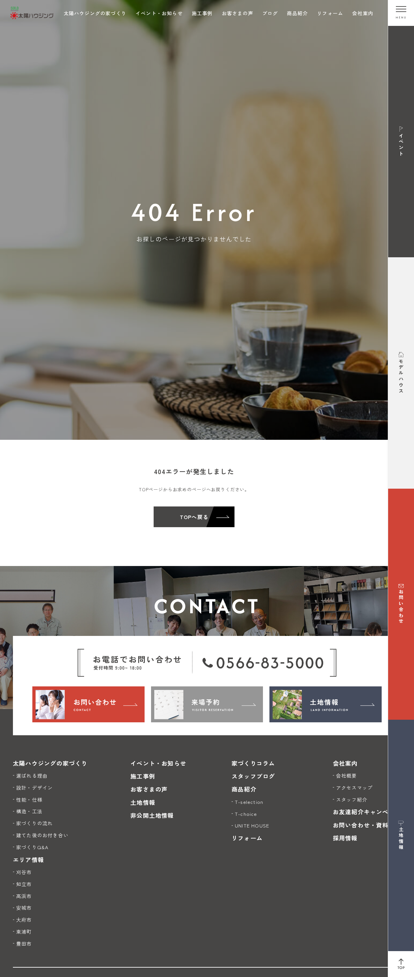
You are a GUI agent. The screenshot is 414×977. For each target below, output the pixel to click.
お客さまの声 (237, 13)
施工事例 (202, 13)
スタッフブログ (253, 776)
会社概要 (346, 775)
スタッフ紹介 (351, 799)
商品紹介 (297, 13)
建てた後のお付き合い (42, 835)
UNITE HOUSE (252, 825)
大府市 (24, 919)
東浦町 (24, 931)
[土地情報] (325, 704)
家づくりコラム (253, 763)
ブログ (270, 13)
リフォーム (330, 13)
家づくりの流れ (34, 823)
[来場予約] (207, 704)
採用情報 (345, 838)
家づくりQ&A (32, 847)
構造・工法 (29, 811)
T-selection (249, 801)
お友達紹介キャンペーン (367, 811)
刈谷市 (24, 872)
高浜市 (24, 896)
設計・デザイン (34, 787)
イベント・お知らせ (159, 13)
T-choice (246, 813)
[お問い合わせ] (88, 704)
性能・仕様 (29, 799)
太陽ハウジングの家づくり (95, 13)
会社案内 (362, 13)
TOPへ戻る (194, 517)
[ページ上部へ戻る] (401, 964)
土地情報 (142, 802)
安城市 (24, 907)
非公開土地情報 (152, 815)
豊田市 (24, 943)
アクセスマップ (354, 787)
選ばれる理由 (32, 775)
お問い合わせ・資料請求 (367, 825)
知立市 (24, 884)
